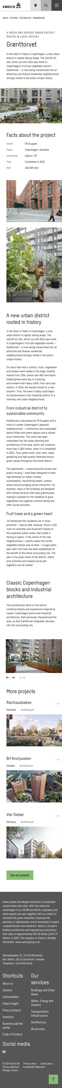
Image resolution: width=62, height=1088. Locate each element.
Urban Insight (11, 1003)
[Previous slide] (8, 678)
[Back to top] (53, 1079)
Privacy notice (29, 1063)
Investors (8, 1017)
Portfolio (14, 17)
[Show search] (46, 5)
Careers (7, 990)
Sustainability (11, 997)
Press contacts (12, 1010)
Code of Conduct (12, 1034)
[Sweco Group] (12, 5)
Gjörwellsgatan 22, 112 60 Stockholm (23, 955)
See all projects (19, 875)
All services (38, 1029)
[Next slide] (13, 678)
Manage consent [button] (10, 1070)
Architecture (25, 17)
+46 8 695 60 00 (23, 963)
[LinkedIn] (5, 1052)
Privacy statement (11, 1066)
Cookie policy (46, 1063)
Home (5, 17)
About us (8, 983)
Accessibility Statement (34, 1066)
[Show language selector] (35, 5)
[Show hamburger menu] (56, 5)
